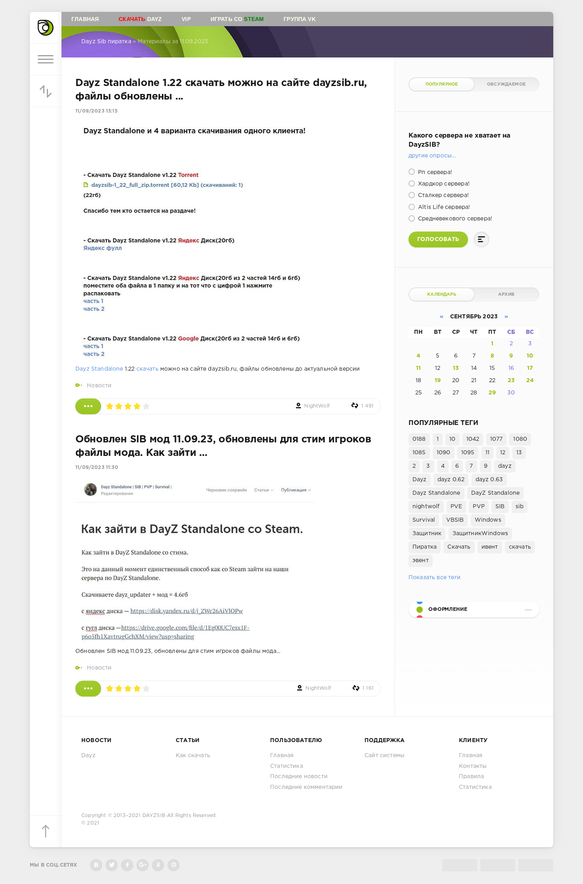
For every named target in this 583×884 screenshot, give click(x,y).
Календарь (441, 295)
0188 (419, 439)
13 (456, 368)
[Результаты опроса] (481, 239)
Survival (423, 520)
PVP (479, 506)
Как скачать (193, 755)
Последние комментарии (306, 787)
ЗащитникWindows (480, 533)
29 (492, 392)
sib (520, 506)
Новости (99, 385)
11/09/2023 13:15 (96, 111)
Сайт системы (384, 755)
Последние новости (299, 776)
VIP (186, 19)
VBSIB (455, 520)
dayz (505, 466)
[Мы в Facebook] (127, 865)
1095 (468, 452)
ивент (489, 547)
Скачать (458, 547)
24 (530, 380)
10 (530, 356)
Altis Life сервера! (443, 207)
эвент (420, 560)
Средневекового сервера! (454, 218)
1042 (472, 439)
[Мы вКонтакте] (96, 865)
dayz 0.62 (451, 479)
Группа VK (300, 19)
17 (530, 368)
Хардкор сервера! (443, 184)
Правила (471, 776)
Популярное (442, 84)
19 (438, 380)
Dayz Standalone (99, 369)
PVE (456, 506)
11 (418, 368)
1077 (496, 439)
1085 (419, 452)
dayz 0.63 (489, 479)
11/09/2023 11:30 (96, 467)
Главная (85, 19)
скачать (147, 369)
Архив (506, 295)
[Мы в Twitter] (111, 865)
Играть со (237, 19)
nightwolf (426, 506)
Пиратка (424, 547)
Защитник (426, 533)
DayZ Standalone (495, 493)
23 (511, 380)
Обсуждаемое (506, 84)
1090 (444, 452)
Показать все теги (434, 577)
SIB (500, 506)
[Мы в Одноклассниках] (158, 865)
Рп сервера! (434, 172)
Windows (488, 520)
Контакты (473, 766)
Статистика (286, 766)
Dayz (140, 19)
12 (502, 452)
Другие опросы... (432, 155)
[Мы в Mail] (173, 865)
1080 (520, 439)
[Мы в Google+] (142, 865)
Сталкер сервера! (442, 195)
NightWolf (317, 406)
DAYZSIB (153, 815)
